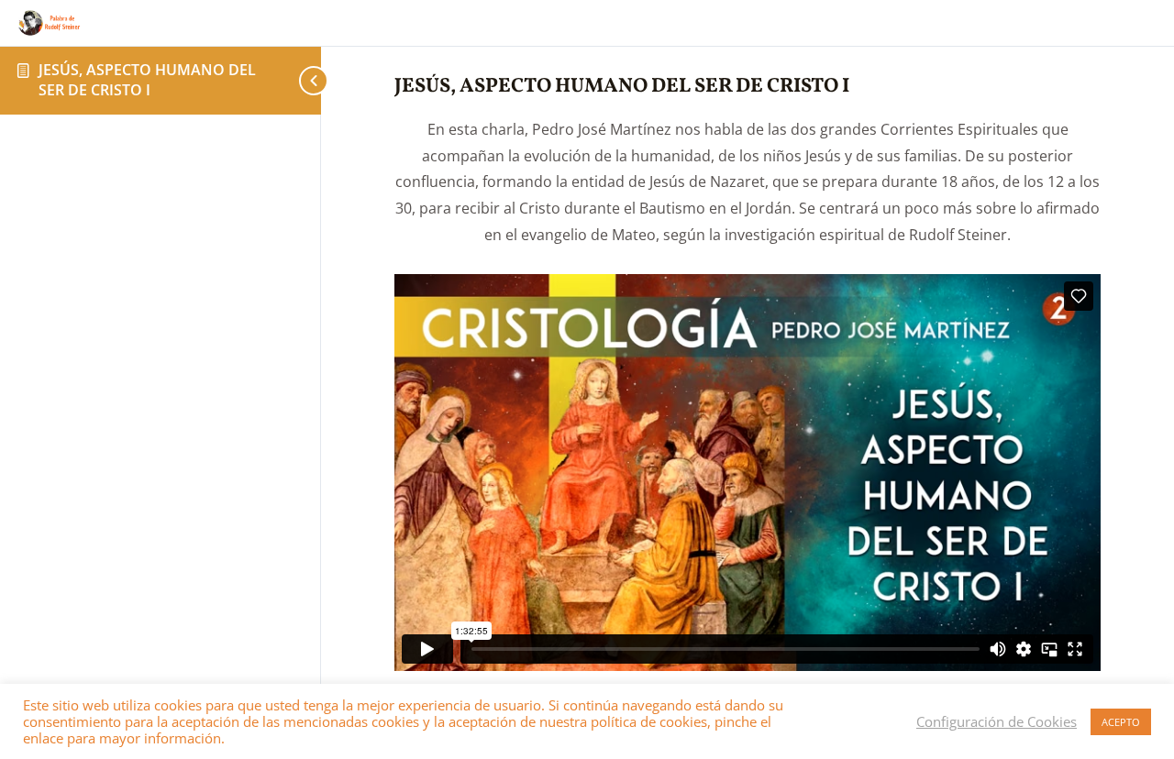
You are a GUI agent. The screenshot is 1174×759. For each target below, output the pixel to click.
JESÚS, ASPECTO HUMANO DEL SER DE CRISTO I (147, 80)
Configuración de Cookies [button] (996, 721)
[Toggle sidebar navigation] (302, 80)
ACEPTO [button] (1121, 722)
